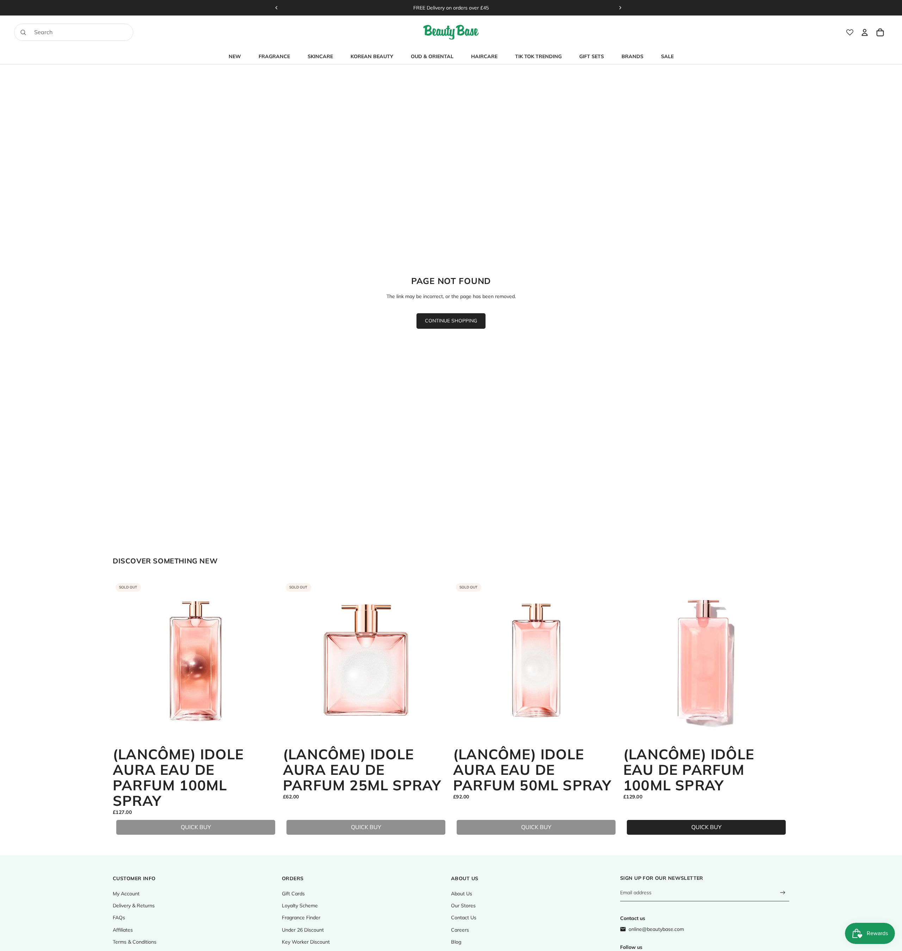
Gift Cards (293, 893)
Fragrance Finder (301, 917)
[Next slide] (620, 8)
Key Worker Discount (306, 942)
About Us (461, 893)
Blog (456, 942)
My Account (126, 893)
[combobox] (64, 32)
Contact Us (463, 917)
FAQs (119, 917)
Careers (460, 930)
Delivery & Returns (134, 905)
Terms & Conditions (134, 942)
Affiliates (123, 930)
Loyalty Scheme (300, 905)
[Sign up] (782, 892)
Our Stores (463, 905)
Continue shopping (451, 320)
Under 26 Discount (303, 930)
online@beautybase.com (656, 929)
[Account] (864, 32)
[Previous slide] (276, 8)
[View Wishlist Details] (850, 32)
